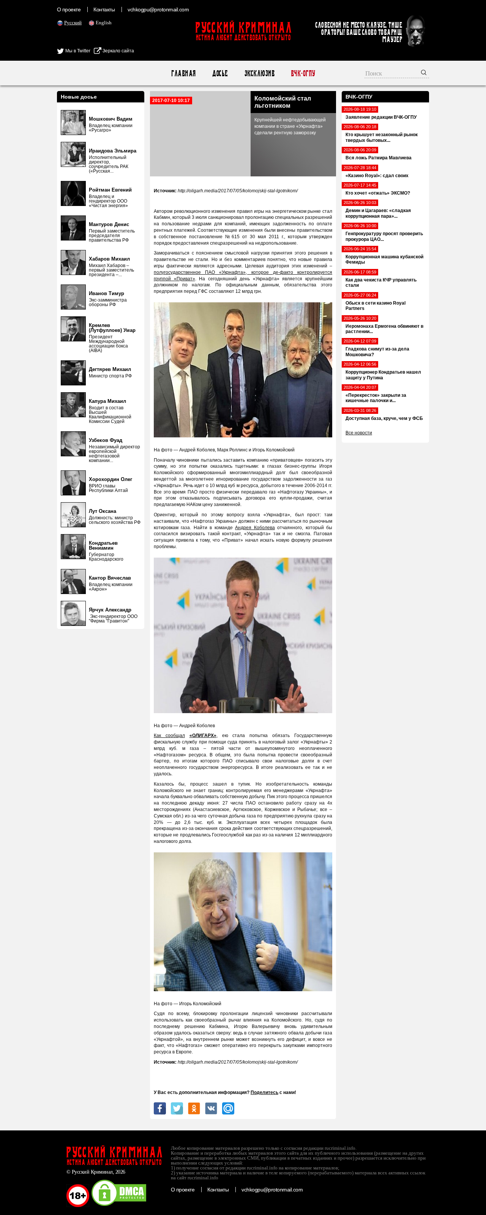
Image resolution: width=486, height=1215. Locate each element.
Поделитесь (264, 1092)
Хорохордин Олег (110, 479)
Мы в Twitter (77, 50)
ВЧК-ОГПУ (302, 73)
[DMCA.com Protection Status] (118, 1205)
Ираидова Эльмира (112, 151)
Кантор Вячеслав (110, 578)
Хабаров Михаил (109, 259)
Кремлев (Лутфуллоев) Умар (112, 327)
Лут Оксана (102, 511)
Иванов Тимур (106, 293)
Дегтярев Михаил (110, 369)
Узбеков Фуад (105, 440)
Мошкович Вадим (111, 119)
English (104, 22)
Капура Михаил (107, 401)
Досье (219, 73)
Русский (73, 22)
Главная (183, 73)
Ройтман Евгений (110, 190)
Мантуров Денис (109, 224)
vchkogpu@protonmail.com (158, 9)
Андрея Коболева (255, 527)
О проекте (68, 9)
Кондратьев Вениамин (103, 545)
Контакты (104, 9)
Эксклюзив (259, 73)
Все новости (359, 432)
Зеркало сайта (117, 50)
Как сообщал (169, 735)
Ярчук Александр (110, 610)
